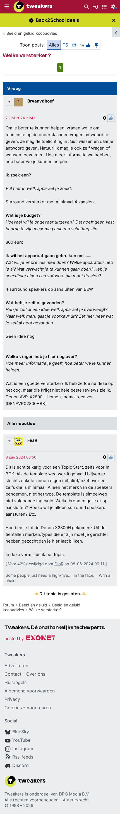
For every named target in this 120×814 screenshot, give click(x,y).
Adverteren (16, 665)
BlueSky (20, 731)
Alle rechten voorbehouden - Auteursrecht (46, 800)
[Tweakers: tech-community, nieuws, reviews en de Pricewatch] (33, 6)
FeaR (32, 440)
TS (65, 45)
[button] (6, 6)
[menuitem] (86, 6)
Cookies (13, 707)
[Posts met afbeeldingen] (74, 44)
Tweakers (14, 794)
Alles (54, 45)
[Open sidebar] (116, 32)
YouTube (21, 740)
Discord (20, 765)
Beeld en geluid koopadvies (31, 33)
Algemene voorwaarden (29, 691)
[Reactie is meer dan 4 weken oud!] (20, 118)
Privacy (12, 699)
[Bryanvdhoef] (18, 102)
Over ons (35, 674)
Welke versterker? (45, 609)
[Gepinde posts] (96, 44)
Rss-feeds (22, 757)
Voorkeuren (39, 707)
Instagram (22, 748)
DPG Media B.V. (74, 794)
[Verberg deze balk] (114, 20)
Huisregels (15, 682)
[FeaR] (18, 441)
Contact (12, 674)
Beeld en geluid (33, 605)
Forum (8, 605)
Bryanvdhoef (40, 101)
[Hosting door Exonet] (29, 638)
